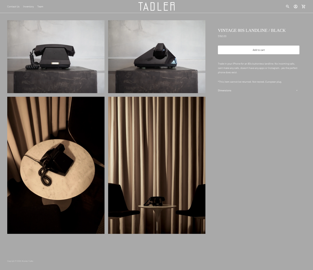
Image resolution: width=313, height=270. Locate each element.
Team (40, 6)
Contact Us (13, 6)
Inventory (28, 6)
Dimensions (224, 90)
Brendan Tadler (27, 261)
